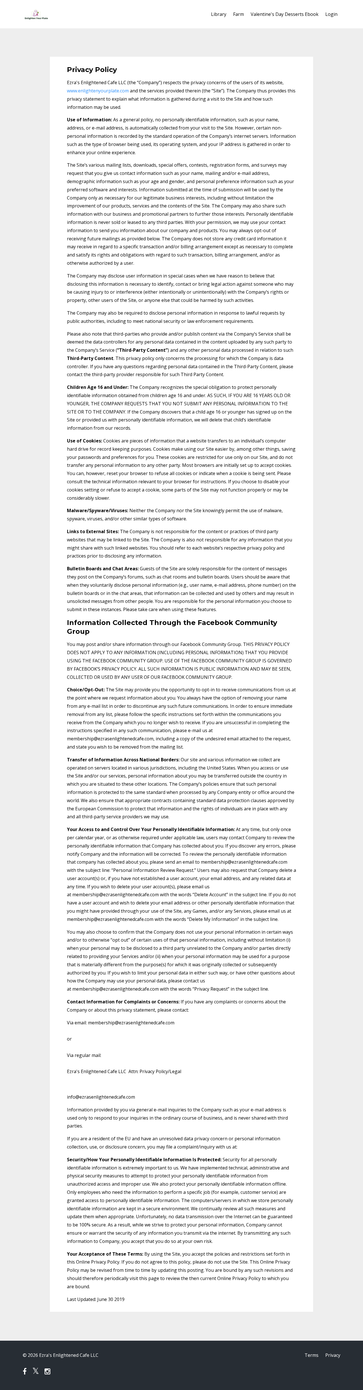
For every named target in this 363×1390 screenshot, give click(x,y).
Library (218, 14)
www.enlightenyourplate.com (98, 91)
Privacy (332, 1355)
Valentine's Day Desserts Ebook (284, 14)
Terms (311, 1355)
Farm (238, 14)
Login (331, 14)
